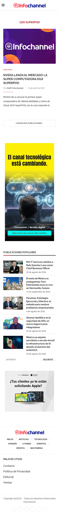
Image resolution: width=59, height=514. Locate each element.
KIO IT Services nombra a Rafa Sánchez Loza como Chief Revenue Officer (39, 265)
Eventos (41, 443)
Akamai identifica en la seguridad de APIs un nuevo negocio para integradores (38, 322)
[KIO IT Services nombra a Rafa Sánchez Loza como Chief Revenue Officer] (13, 267)
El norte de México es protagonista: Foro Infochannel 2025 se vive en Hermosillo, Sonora (39, 283)
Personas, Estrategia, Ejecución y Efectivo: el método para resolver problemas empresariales (40, 303)
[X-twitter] (20, 509)
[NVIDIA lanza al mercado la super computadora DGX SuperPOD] (29, 46)
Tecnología (40, 439)
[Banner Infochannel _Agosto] (29, 372)
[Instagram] (45, 509)
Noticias (24, 439)
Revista (20, 448)
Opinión (12, 443)
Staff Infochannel (15, 88)
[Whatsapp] (39, 509)
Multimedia (36, 448)
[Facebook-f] (14, 509)
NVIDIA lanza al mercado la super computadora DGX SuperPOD (25, 79)
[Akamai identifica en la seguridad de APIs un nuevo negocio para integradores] (13, 322)
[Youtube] (32, 509)
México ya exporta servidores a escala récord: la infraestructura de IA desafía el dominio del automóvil (40, 343)
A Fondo (26, 443)
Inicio (10, 439)
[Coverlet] (29, 144)
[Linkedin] (26, 509)
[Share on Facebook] (26, 112)
